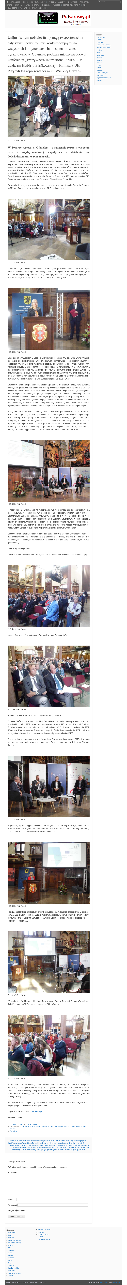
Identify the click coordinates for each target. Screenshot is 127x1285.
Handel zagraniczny (56, 2)
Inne (84, 5)
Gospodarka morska (71, 5)
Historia (35, 5)
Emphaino (116, 1283)
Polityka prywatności (44, 1229)
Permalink (13, 1131)
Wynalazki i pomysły (28, 8)
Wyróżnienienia (44, 1239)
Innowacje (72, 2)
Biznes (26, 2)
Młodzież (56, 5)
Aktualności (15, 2)
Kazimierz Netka (31, 1124)
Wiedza (41, 1237)
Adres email (13, 1205)
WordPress (104, 1283)
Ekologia (46, 5)
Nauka (27, 5)
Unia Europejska (38, 2)
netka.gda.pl (36, 1111)
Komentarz (13, 1172)
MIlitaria (99, 60)
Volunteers (12, 8)
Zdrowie (42, 8)
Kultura (18, 5)
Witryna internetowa (16, 1211)
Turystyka (84, 2)
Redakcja (40, 1232)
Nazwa (10, 1199)
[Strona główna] (7, 2)
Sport (9, 5)
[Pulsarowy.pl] (63, 25)
